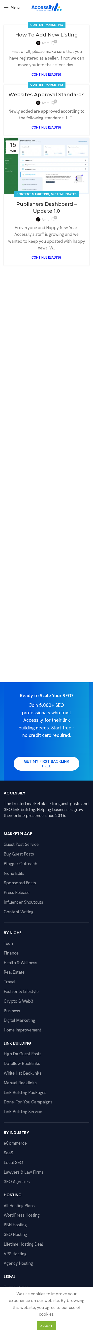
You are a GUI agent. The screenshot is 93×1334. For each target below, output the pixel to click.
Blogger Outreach (20, 863)
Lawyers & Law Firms (23, 1172)
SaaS (8, 1153)
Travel (9, 982)
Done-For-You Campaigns (28, 1102)
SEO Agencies (17, 1181)
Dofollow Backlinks (22, 1063)
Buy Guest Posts (19, 854)
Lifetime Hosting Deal (23, 1244)
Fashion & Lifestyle (21, 991)
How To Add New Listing (46, 35)
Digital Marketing (19, 1020)
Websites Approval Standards (46, 95)
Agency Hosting (18, 1263)
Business (12, 1011)
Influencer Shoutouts (23, 902)
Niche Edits (14, 873)
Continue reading (46, 74)
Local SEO (13, 1162)
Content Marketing (46, 25)
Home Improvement (22, 1030)
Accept (46, 1326)
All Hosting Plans (19, 1205)
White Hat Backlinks (22, 1073)
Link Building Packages (25, 1092)
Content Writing (18, 912)
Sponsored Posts (20, 883)
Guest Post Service (21, 844)
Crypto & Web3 (18, 1001)
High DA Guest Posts (22, 1054)
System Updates (64, 194)
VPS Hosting (15, 1254)
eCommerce (15, 1143)
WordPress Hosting (22, 1215)
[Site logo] (46, 7)
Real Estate (14, 972)
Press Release (17, 892)
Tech (8, 943)
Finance (11, 953)
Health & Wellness (20, 962)
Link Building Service (23, 1111)
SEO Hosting (15, 1234)
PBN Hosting (15, 1225)
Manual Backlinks (20, 1083)
